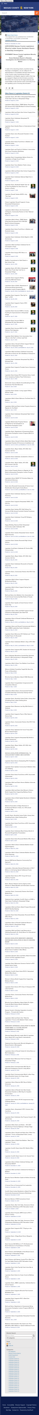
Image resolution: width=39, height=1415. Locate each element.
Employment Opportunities (18, 1407)
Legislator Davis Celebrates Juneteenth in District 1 (19, 456)
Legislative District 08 (14, 1371)
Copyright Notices (31, 1405)
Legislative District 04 (14, 1364)
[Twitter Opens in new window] (9, 88)
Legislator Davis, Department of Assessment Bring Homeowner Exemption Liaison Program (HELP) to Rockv (19, 433)
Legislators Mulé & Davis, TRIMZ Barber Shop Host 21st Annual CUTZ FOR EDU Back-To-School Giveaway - (16, 221)
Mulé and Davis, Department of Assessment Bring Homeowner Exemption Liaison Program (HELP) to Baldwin (19, 1308)
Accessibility (10, 1405)
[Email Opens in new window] (12, 88)
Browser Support (20, 1405)
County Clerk (12, 1357)
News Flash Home (12, 35)
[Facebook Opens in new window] (6, 88)
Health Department (13, 1355)
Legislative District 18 (14, 1389)
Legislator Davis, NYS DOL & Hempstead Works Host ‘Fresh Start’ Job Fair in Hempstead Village (16, 270)
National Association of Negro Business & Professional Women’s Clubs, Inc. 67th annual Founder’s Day (18, 807)
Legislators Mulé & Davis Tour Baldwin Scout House (19, 663)
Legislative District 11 (14, 1376)
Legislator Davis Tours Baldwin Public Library (18, 165)
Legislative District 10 (14, 1374)
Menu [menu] (5, 3)
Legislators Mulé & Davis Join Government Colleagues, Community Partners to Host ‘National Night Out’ (19, 211)
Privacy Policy (31, 1407)
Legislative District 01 (14, 1358)
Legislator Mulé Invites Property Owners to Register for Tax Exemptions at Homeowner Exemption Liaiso (16, 423)
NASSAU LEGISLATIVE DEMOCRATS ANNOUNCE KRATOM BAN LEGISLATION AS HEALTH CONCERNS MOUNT (20, 940)
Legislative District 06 (14, 1367)
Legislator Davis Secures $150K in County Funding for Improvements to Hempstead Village (17, 312)
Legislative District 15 (14, 1383)
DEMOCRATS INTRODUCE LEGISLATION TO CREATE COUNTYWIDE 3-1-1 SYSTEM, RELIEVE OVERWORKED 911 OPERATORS (20, 1027)
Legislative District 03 (14, 1362)
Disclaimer (7, 1407)
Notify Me (11, 1345)
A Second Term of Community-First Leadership (18, 1185)
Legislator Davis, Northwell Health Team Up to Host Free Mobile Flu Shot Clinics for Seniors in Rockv (17, 186)
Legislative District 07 (14, 1369)
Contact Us (15, 1410)
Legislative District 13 (14, 1380)
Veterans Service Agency (15, 1353)
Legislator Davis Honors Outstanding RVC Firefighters (20, 761)
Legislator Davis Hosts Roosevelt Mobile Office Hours (20, 839)
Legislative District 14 (14, 1382)
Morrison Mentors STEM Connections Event (17, 1199)
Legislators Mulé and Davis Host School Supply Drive (20, 112)
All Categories (12, 1351)
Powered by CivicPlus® (26, 1410)
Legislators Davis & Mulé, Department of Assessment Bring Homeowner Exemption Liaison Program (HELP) (16, 287)
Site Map (8, 1410)
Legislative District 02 (14, 1360)
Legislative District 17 (14, 1387)
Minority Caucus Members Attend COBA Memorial (19, 677)
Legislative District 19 (14, 1391)
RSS (10, 1343)
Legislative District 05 (14, 1366)
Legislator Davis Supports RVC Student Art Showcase (20, 649)
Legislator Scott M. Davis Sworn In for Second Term (19, 1156)
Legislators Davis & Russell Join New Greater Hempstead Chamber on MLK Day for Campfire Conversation (18, 1091)
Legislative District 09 (14, 1373)
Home (4, 1405)
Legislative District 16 (14, 1385)
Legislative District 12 (14, 1378)
